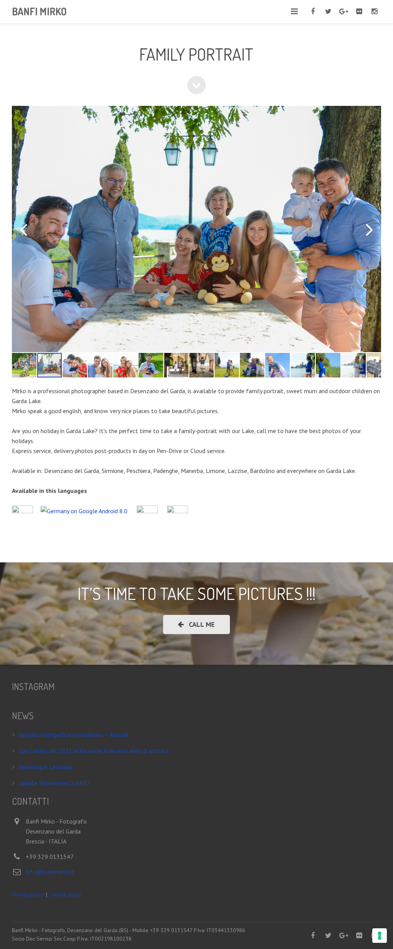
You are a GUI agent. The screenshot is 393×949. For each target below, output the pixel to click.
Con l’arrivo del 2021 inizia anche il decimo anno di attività (93, 751)
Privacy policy (27, 894)
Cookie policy (65, 894)
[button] (23, 229)
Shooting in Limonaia (46, 767)
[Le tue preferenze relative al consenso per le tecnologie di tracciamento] (379, 935)
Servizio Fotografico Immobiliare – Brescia (73, 734)
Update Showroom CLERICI (54, 783)
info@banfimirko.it (50, 872)
